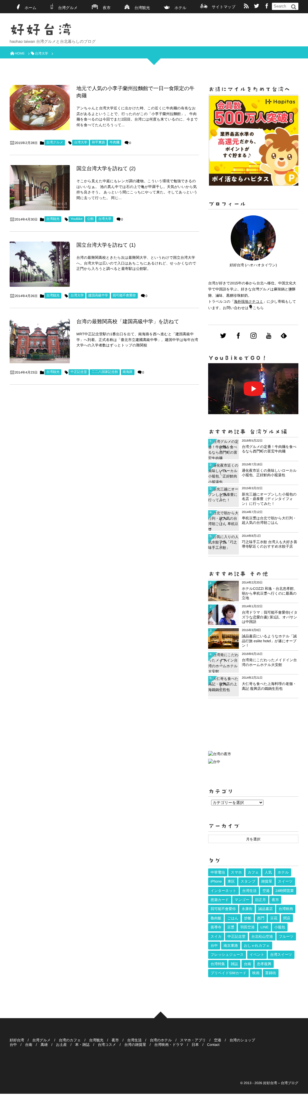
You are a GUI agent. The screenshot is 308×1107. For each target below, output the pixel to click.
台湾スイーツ (281, 954)
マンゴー (242, 900)
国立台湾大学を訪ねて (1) (106, 245)
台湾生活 (249, 891)
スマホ (236, 872)
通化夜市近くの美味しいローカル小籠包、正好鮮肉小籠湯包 (269, 472)
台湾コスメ (107, 1045)
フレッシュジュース (227, 954)
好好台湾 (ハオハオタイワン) (253, 265)
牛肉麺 (114, 142)
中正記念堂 (78, 372)
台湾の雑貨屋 (135, 1045)
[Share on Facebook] (267, 6)
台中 (214, 945)
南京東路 (230, 945)
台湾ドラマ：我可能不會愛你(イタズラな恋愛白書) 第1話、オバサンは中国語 (269, 617)
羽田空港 (247, 927)
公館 (90, 219)
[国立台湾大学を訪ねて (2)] (40, 187)
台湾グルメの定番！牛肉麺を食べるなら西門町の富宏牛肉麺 (269, 449)
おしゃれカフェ (257, 945)
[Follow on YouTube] (268, 335)
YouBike (76, 219)
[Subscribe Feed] (246, 6)
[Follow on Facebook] (238, 335)
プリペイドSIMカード (228, 973)
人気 (268, 872)
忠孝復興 (264, 964)
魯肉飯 (216, 918)
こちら (258, 308)
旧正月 (260, 900)
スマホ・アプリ (193, 1040)
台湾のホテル (161, 1040)
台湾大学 (80, 142)
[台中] (214, 762)
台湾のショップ (242, 1040)
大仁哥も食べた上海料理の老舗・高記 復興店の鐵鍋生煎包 (269, 686)
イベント (257, 954)
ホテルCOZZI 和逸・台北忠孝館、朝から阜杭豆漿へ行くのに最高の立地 (269, 593)
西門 (260, 918)
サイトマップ (224, 7)
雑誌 (234, 964)
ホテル (180, 7)
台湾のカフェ (70, 1040)
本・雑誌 (82, 1045)
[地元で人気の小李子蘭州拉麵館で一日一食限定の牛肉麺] (40, 107)
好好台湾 (41, 29)
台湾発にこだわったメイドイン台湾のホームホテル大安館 (269, 662)
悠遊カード (220, 900)
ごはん (232, 918)
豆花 (273, 918)
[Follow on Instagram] (253, 335)
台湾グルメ (68, 7)
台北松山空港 (262, 936)
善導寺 (216, 927)
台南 (247, 964)
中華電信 (218, 872)
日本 (195, 1045)
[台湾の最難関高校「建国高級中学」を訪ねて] (40, 340)
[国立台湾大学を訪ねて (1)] (40, 264)
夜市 (107, 7)
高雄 (44, 1045)
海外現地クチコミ (248, 301)
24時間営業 (285, 891)
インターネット (223, 891)
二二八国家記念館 (104, 372)
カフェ (253, 872)
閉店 (287, 918)
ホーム (30, 7)
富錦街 (270, 973)
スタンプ (248, 881)
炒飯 (247, 918)
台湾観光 (142, 7)
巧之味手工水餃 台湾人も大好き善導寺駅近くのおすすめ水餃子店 (269, 544)
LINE (264, 927)
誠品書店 (265, 909)
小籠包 (279, 927)
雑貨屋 (266, 881)
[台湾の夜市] (219, 755)
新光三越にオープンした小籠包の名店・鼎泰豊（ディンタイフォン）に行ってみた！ (269, 499)
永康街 (247, 909)
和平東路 (98, 142)
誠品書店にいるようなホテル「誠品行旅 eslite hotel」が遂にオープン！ (269, 641)
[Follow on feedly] (284, 335)
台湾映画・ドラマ (168, 1045)
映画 (256, 973)
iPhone (216, 881)
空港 (266, 891)
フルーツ (286, 936)
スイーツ (285, 881)
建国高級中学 (98, 295)
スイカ (216, 936)
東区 (231, 881)
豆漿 (230, 927)
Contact (213, 1045)
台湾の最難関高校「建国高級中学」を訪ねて (127, 321)
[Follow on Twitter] (256, 6)
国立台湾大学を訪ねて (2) (106, 168)
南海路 (128, 372)
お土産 (61, 1045)
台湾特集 (218, 964)
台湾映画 (286, 909)
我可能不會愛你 (124, 295)
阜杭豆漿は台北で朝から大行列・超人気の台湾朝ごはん (269, 520)
